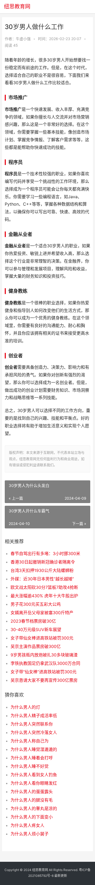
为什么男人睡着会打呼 (32, 757)
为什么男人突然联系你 (32, 724)
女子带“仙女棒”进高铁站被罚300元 (44, 671)
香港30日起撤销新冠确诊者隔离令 (43, 562)
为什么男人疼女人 (27, 825)
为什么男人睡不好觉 (30, 766)
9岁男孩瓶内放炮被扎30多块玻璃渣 (44, 654)
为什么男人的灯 (25, 707)
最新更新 (60, 876)
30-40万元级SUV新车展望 (36, 629)
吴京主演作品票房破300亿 (36, 646)
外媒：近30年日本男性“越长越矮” (42, 578)
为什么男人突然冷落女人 (34, 732)
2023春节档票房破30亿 (33, 621)
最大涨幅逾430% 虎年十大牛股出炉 (44, 595)
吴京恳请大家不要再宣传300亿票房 (44, 680)
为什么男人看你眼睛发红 (34, 783)
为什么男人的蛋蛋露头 (32, 791)
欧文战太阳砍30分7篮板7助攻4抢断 (44, 587)
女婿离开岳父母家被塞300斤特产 (42, 612)
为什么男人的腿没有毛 (32, 800)
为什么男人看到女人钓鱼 (34, 774)
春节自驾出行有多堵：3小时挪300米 (45, 553)
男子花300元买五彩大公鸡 (36, 604)
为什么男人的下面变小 (32, 817)
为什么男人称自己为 (30, 741)
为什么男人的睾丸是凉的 (34, 808)
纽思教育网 (17, 6)
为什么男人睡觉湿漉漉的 (34, 749)
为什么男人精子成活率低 (34, 715)
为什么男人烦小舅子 (30, 833)
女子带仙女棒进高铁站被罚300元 (42, 638)
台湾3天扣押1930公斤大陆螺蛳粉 (42, 570)
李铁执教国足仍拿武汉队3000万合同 (45, 663)
